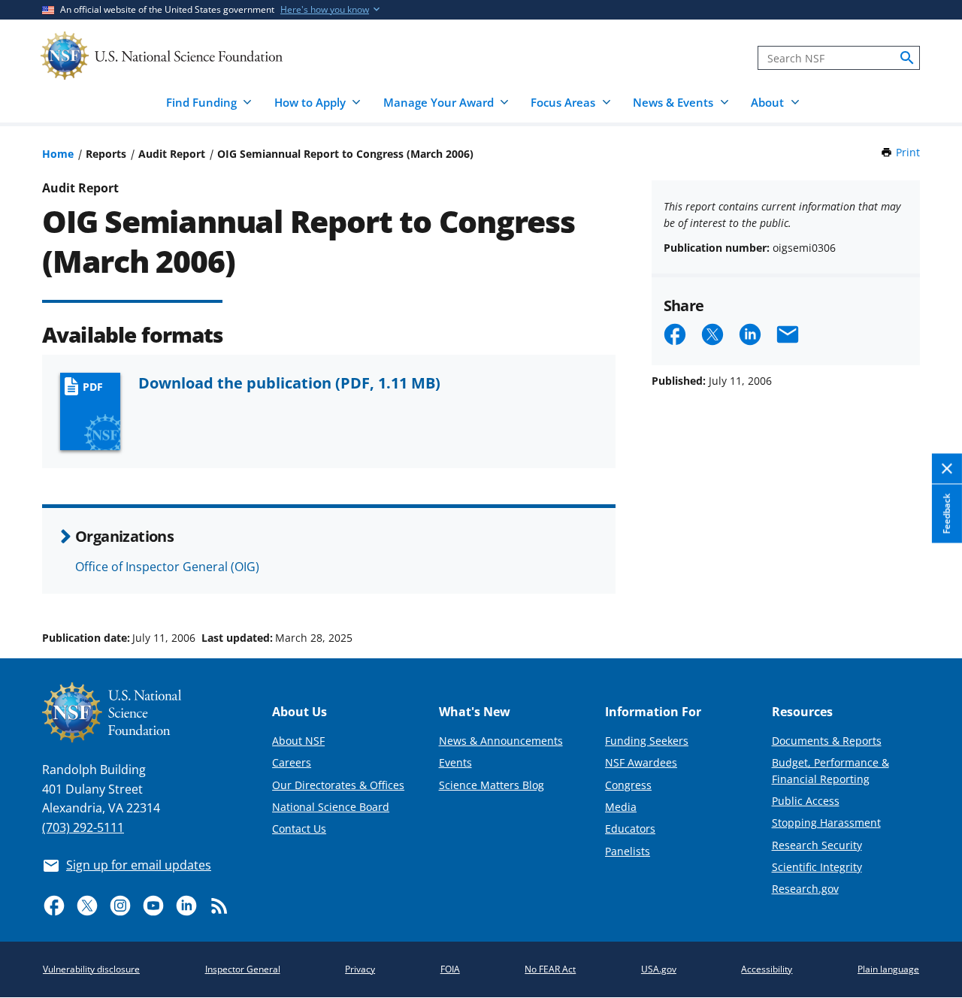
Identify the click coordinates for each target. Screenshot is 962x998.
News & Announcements (501, 740)
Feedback (946, 513)
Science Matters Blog (491, 785)
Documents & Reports (827, 740)
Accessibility (766, 969)
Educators (630, 828)
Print (908, 152)
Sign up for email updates (138, 865)
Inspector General (242, 969)
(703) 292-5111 (83, 827)
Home (58, 154)
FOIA (450, 969)
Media (621, 807)
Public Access (805, 801)
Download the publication (289, 382)
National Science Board (330, 807)
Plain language (888, 969)
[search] (907, 58)
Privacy (360, 969)
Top (929, 581)
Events (455, 762)
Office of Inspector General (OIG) (167, 566)
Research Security (817, 845)
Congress (628, 785)
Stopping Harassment (826, 822)
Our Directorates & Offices (338, 785)
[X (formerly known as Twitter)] (87, 906)
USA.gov (658, 969)
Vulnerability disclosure (91, 969)
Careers (291, 762)
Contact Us (299, 828)
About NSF (298, 740)
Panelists (627, 851)
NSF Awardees (641, 762)
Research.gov (805, 889)
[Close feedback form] (947, 468)
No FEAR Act (550, 969)
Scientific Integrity (817, 867)
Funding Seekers (646, 740)
